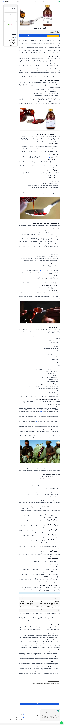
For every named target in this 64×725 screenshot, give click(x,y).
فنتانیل (48, 157)
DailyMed (39, 145)
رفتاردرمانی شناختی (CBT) (26, 573)
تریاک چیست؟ (12, 36)
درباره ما (24, 1)
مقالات (29, 1)
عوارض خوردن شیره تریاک (11, 37)
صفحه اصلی (50, 1)
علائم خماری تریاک (12, 45)
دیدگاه (57, 685)
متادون (57, 287)
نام (58, 698)
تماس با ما (19, 1)
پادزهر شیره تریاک (12, 40)
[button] (5, 8)
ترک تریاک (13, 43)
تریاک (36, 421)
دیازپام (41, 270)
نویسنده (54, 31)
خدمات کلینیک (43, 1)
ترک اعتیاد (35, 1)
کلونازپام (25, 270)
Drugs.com (41, 411)
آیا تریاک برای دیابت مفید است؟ (10, 39)
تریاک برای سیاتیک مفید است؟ (10, 42)
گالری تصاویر (13, 1)
